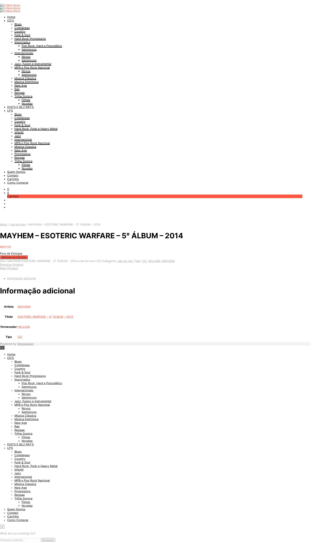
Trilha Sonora (23, 96)
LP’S (10, 110)
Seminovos (29, 49)
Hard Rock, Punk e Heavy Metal (36, 128)
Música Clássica (25, 78)
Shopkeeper (25, 344)
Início (3, 224)
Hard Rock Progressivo (30, 38)
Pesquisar (48, 540)
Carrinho (13, 179)
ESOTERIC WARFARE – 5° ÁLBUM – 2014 (45, 316)
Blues (18, 24)
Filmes (26, 100)
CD (144, 261)
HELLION (154, 261)
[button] (8, 189)
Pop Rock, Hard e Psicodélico (42, 46)
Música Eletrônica (26, 82)
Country (19, 31)
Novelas (27, 103)
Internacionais (23, 53)
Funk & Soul (22, 35)
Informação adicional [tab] (21, 278)
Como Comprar (17, 182)
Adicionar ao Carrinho (13, 257)
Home (11, 17)
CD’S (10, 20)
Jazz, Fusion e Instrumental (32, 64)
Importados (22, 42)
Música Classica (25, 146)
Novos (26, 56)
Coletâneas (22, 28)
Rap (17, 89)
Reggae (19, 92)
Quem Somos (16, 172)
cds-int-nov (18, 224)
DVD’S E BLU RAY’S (20, 107)
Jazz (17, 136)
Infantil (19, 132)
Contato (12, 175)
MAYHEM (168, 261)
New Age (20, 85)
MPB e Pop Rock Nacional (32, 67)
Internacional (23, 139)
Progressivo (22, 154)
